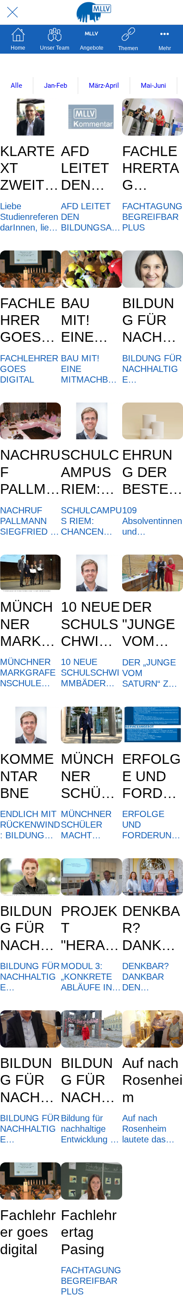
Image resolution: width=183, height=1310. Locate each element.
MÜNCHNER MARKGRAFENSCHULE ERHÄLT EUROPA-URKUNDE (30, 624)
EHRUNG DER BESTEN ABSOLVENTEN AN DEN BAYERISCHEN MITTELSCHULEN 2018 (152, 472)
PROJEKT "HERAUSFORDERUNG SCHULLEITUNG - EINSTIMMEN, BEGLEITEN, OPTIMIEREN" (91, 928)
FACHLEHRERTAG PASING (150, 168)
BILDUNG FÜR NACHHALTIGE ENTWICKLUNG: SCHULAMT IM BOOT (30, 1080)
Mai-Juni (153, 86)
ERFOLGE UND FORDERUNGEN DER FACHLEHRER (152, 776)
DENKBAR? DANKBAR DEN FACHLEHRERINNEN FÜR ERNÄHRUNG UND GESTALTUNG (152, 928)
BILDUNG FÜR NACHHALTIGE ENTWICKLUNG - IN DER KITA (152, 320)
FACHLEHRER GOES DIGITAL (27, 320)
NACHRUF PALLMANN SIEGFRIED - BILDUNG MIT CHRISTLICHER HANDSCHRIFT (30, 472)
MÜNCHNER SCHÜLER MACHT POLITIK (89, 776)
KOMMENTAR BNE (27, 776)
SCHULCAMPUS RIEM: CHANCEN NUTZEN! (90, 472)
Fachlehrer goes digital (28, 1232)
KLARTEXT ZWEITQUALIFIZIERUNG (28, 168)
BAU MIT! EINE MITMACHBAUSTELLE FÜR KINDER (89, 320)
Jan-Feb (55, 86)
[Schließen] (12, 12)
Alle (16, 86)
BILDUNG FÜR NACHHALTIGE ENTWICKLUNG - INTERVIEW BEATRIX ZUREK (30, 928)
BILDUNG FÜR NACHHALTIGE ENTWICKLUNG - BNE (90, 1080)
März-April (104, 86)
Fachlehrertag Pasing (89, 1232)
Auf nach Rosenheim (152, 1080)
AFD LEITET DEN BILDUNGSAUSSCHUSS (90, 168)
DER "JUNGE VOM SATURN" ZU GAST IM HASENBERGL (151, 624)
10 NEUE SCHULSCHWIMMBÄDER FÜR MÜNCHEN (91, 624)
